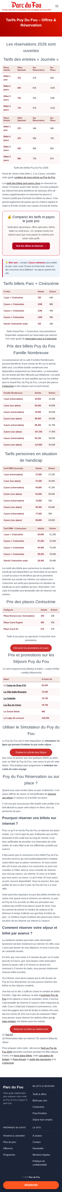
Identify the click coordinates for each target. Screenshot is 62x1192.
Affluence (8, 1148)
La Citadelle (9, 698)
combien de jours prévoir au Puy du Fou (34, 177)
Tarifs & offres (39, 1094)
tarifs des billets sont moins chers (23, 183)
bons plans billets (23, 1055)
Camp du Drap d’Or (16, 685)
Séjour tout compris (42, 1119)
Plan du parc (9, 1142)
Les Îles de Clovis (12, 705)
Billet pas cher (40, 1100)
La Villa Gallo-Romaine (15, 692)
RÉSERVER (31, 1185)
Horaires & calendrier (14, 1135)
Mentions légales (41, 1155)
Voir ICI (9, 1034)
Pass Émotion (40, 1113)
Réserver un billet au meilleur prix (31, 1029)
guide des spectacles (40, 1059)
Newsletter (38, 1148)
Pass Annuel (19, 1059)
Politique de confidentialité (40, 1163)
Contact (37, 1142)
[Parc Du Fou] (28, 6)
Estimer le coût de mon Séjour (31, 752)
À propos (37, 1135)
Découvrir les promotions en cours (31, 648)
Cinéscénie (8, 386)
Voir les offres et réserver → (31, 246)
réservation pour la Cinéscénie (41, 338)
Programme (9, 1155)
